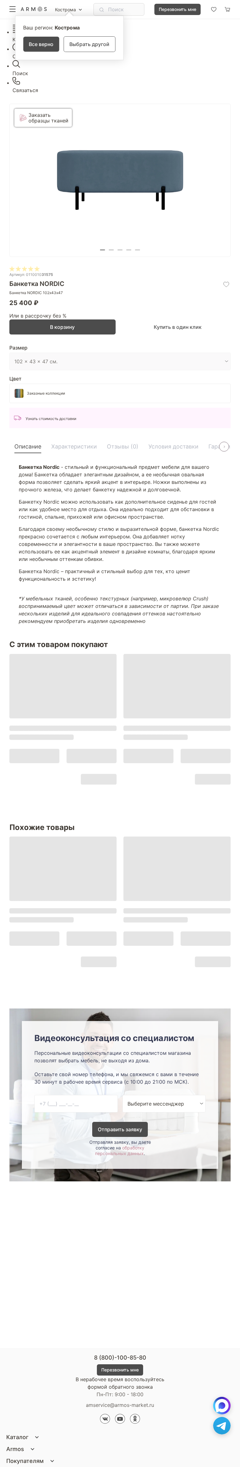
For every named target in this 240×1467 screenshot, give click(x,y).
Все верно (41, 44)
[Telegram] (222, 1425)
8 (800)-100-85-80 (120, 1357)
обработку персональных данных (119, 1150)
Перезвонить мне (177, 9)
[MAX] (222, 1405)
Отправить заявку (120, 1129)
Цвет (15, 379)
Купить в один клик (178, 327)
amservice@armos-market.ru (120, 1405)
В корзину (62, 327)
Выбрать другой (89, 44)
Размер (18, 348)
